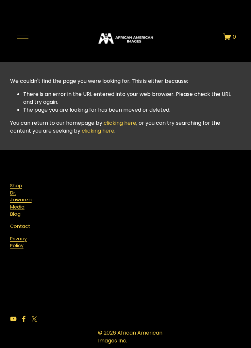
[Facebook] (24, 319)
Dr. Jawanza (21, 196)
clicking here (120, 123)
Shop (16, 185)
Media (17, 207)
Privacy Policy (18, 242)
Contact (20, 226)
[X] (34, 319)
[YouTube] (13, 319)
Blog (15, 214)
